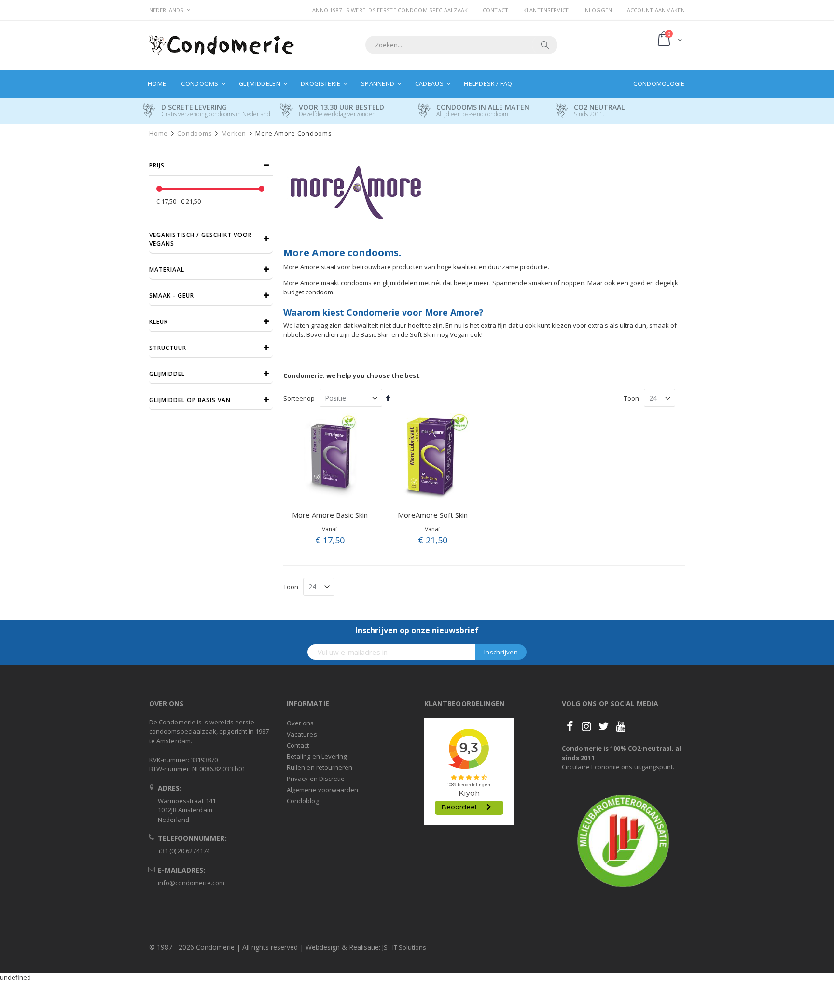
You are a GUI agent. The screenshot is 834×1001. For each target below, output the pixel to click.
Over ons (300, 723)
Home (158, 133)
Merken (234, 133)
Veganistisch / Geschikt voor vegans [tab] (200, 239)
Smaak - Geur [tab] (171, 296)
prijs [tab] (157, 165)
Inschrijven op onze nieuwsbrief (417, 630)
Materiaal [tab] (166, 269)
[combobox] (461, 45)
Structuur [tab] (167, 348)
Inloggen (597, 10)
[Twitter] (604, 726)
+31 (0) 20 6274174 (184, 851)
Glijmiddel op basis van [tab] (190, 400)
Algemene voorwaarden (322, 789)
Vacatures (302, 734)
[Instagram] (586, 726)
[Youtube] (620, 726)
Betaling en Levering (317, 756)
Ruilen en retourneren (319, 767)
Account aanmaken (656, 10)
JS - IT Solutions (404, 947)
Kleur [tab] (158, 322)
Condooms (194, 133)
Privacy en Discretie (316, 778)
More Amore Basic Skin (330, 515)
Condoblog (303, 800)
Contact (496, 10)
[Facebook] (569, 726)
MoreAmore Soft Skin (433, 515)
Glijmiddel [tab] (167, 374)
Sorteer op (299, 398)
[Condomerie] (221, 45)
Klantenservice (546, 10)
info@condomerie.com (191, 882)
